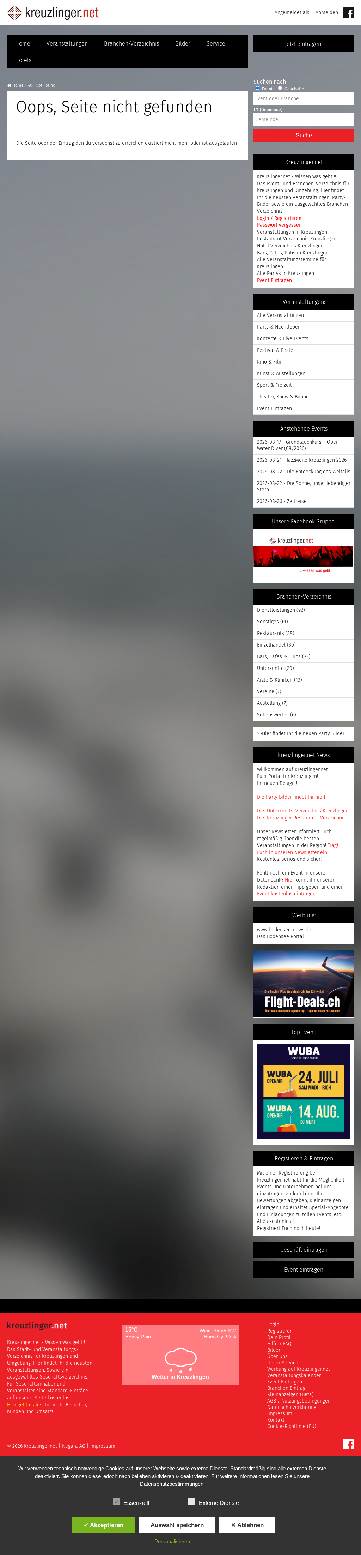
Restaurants (270, 633)
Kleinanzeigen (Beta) (290, 1394)
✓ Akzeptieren (103, 1525)
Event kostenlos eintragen (286, 893)
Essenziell (136, 1503)
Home (22, 44)
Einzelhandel (271, 645)
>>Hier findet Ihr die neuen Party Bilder (300, 733)
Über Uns (277, 1356)
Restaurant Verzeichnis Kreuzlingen (296, 238)
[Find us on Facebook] (348, 13)
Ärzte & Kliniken (275, 680)
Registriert (268, 1228)
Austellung (269, 703)
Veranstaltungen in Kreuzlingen (292, 232)
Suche (304, 135)
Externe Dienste (219, 1503)
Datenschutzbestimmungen (171, 1484)
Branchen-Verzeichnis (131, 44)
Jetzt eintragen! (304, 44)
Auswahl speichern (177, 1525)
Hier (289, 880)
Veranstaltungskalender (294, 1375)
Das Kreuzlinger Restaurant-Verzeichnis (301, 818)
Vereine (265, 691)
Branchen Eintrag (286, 1388)
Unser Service (282, 1363)
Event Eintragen (274, 280)
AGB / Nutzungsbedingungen (299, 1401)
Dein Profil (278, 1337)
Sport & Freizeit (274, 385)
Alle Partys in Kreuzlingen (285, 273)
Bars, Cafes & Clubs (279, 656)
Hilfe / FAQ (279, 1343)
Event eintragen (303, 1270)
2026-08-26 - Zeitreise (282, 501)
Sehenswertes (273, 715)
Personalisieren (172, 1541)
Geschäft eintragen (304, 1250)
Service (216, 44)
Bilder (182, 44)
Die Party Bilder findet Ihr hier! (291, 797)
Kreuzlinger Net (53, 12)
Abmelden (327, 12)
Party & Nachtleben (279, 327)
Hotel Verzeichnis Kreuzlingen (290, 246)
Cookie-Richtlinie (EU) (291, 1426)
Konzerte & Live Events (282, 338)
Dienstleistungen (276, 610)
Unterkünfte (270, 668)
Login (263, 218)
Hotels (23, 60)
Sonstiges (268, 621)
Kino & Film (270, 362)
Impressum (279, 1413)
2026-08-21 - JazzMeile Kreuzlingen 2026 (302, 460)
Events (268, 89)
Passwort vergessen (279, 225)
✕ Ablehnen (247, 1525)
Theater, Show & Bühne (283, 397)
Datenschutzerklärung (291, 1407)
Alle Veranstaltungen (280, 315)
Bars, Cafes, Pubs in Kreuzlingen (293, 253)
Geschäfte (293, 89)
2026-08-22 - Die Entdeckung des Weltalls (303, 471)
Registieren (280, 1331)
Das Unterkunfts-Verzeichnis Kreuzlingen (303, 811)
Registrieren (287, 218)
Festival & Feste (275, 350)
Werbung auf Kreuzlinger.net (298, 1369)
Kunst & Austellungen (281, 373)
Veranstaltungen (67, 44)
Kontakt (275, 1420)
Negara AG (73, 1446)
